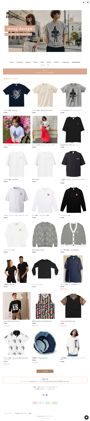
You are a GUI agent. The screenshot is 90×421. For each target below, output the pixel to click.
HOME (12, 62)
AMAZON (28, 62)
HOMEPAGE (65, 62)
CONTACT (56, 62)
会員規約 (30, 413)
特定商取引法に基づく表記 (20, 413)
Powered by (43, 418)
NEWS (42, 62)
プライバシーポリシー (8, 413)
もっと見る (45, 371)
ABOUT (36, 62)
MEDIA (49, 62)
